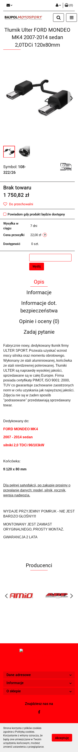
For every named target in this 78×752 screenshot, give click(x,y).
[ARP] (57, 595)
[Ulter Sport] (66, 166)
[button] (39, 675)
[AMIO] (21, 595)
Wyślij (36, 266)
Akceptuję (62, 737)
